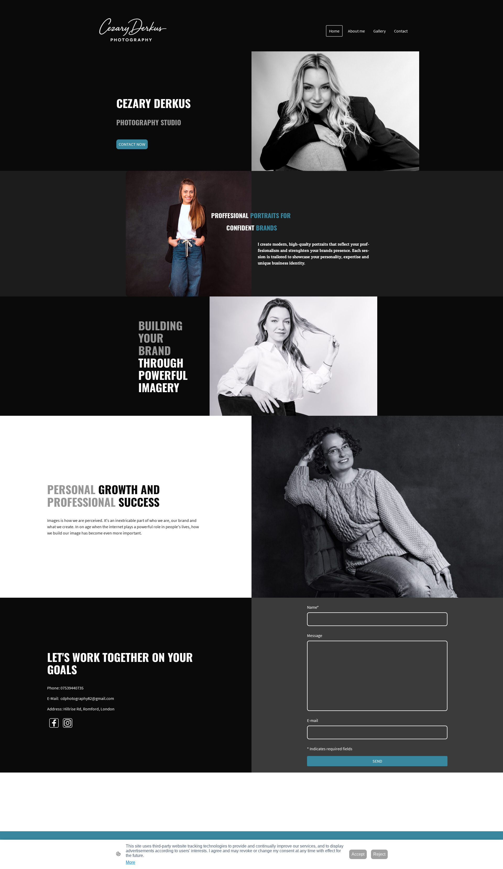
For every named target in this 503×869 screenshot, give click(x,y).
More (130, 862)
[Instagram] (67, 723)
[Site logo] (130, 31)
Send (377, 761)
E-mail (312, 720)
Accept (358, 854)
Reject (379, 854)
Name (313, 607)
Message (314, 635)
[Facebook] (54, 723)
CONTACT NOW (132, 144)
